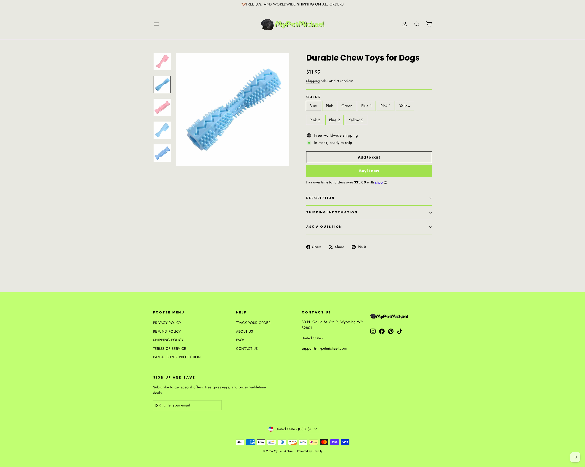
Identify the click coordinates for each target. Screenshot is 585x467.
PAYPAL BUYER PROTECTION (177, 357)
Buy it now (369, 170)
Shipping (313, 81)
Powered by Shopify (309, 451)
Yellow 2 (356, 120)
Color (313, 97)
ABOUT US (244, 331)
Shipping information (331, 212)
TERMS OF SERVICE (169, 348)
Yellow (405, 106)
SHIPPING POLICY (168, 339)
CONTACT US (247, 348)
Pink (329, 106)
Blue (313, 106)
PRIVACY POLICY (167, 322)
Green (346, 106)
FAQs (240, 339)
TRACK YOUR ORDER (253, 322)
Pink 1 (385, 106)
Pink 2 (315, 120)
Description (320, 198)
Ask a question (324, 227)
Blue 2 (334, 120)
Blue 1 (366, 106)
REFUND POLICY (167, 331)
